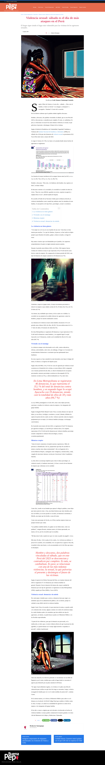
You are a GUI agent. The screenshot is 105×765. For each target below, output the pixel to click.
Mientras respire (39, 218)
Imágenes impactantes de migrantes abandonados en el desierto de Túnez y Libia (35, 741)
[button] (10, 1)
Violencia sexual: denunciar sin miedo (46, 221)
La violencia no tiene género (43, 212)
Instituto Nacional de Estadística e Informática (51, 132)
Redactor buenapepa (37, 725)
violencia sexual (58, 134)
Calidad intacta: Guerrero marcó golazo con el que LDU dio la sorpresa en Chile (68, 740)
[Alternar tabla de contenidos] (58, 208)
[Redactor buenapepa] (46, 33)
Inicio (22, 14)
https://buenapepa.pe (33, 727)
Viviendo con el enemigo (42, 215)
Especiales (35, 14)
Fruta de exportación (28, 14)
